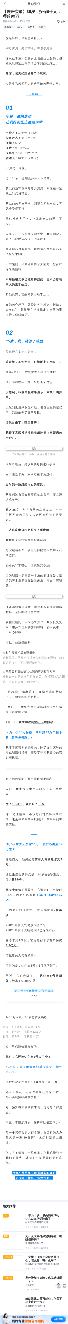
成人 (19, 27)
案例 (30, 27)
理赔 (41, 27)
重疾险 (7, 27)
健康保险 (33, 925)
